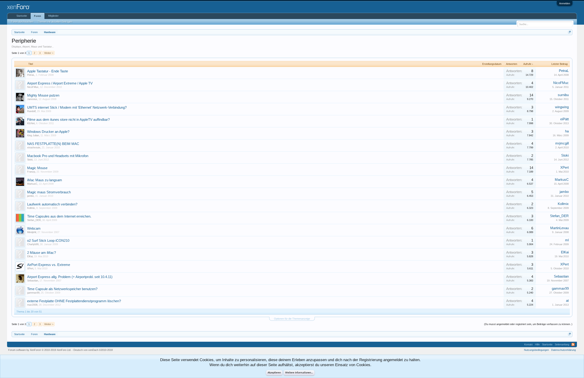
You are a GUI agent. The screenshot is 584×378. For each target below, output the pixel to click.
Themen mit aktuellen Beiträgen (55, 21)
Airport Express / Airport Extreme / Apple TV (60, 83)
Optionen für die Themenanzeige (292, 318)
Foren (37, 16)
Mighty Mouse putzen (43, 95)
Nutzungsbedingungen (536, 350)
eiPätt (564, 119)
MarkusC (32, 183)
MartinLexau (559, 228)
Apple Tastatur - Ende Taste (47, 71)
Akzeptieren (274, 372)
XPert (564, 167)
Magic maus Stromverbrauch (49, 192)
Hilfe (537, 344)
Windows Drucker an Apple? (48, 132)
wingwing (562, 107)
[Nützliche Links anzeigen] (569, 32)
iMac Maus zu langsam (44, 180)
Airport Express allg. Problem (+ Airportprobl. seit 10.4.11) (69, 277)
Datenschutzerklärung (563, 350)
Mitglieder (53, 15)
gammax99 (33, 292)
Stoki (30, 159)
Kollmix (31, 208)
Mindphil (31, 232)
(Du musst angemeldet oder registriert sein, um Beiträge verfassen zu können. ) (528, 324)
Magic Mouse (37, 168)
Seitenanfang (562, 344)
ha (567, 131)
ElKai (30, 256)
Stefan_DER (34, 220)
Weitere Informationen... (299, 372)
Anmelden (564, 3)
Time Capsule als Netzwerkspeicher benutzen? (62, 289)
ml (567, 240)
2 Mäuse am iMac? (41, 253)
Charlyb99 (33, 244)
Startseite (21, 15)
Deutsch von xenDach (93, 350)
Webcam (34, 228)
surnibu (563, 95)
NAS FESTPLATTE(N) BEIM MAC (53, 144)
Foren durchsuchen (22, 21)
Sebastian (32, 280)
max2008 (32, 304)
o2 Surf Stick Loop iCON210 (48, 240)
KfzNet (31, 123)
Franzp (31, 171)
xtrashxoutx (33, 147)
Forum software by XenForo (39, 350)
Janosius (32, 99)
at (567, 300)
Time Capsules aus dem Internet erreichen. (59, 216)
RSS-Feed (573, 344)
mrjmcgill (562, 143)
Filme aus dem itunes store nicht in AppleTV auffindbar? (68, 119)
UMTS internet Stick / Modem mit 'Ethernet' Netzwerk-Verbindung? (77, 107)
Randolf (31, 111)
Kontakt (528, 344)
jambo (30, 195)
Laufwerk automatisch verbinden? (52, 204)
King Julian (33, 135)
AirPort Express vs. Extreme (48, 265)
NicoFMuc (33, 87)
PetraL (30, 75)
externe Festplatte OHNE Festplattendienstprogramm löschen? (74, 301)
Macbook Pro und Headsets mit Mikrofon (57, 156)
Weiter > (48, 53)
